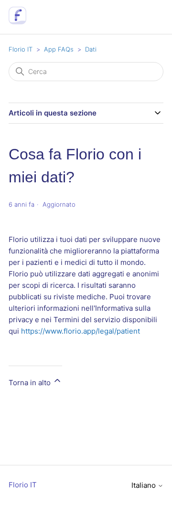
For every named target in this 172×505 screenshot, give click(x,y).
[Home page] (17, 21)
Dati (91, 49)
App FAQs (59, 49)
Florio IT (20, 49)
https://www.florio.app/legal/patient (80, 331)
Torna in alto (31, 382)
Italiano (144, 485)
